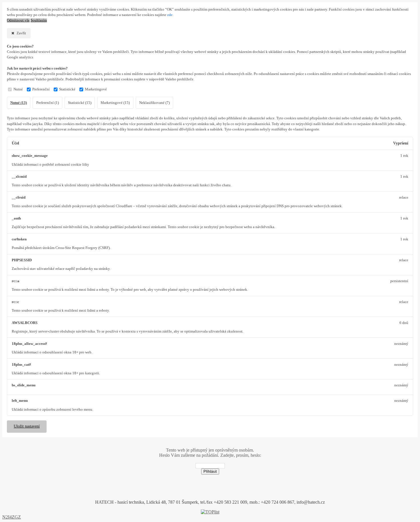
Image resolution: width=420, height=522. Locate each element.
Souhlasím (39, 20)
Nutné (18, 89)
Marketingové (96, 89)
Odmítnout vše (18, 20)
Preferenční (41, 89)
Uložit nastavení (27, 426)
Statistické (67, 89)
